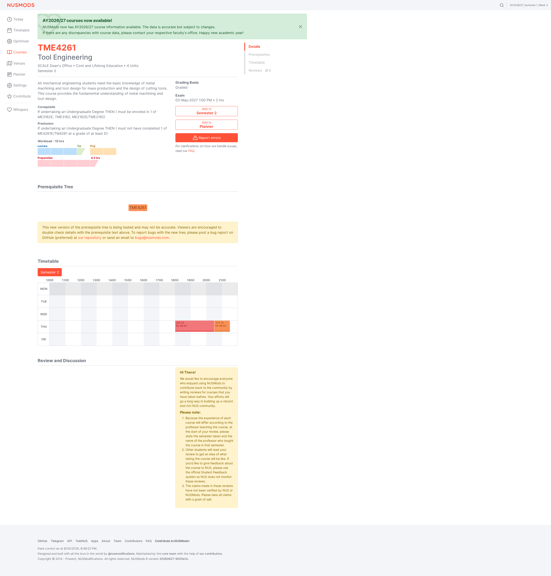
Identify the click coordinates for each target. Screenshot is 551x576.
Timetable (257, 62)
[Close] (300, 26)
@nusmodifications (121, 553)
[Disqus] (103, 421)
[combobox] (506, 5)
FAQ (191, 151)
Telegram (57, 541)
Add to (207, 111)
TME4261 (137, 207)
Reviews (260, 70)
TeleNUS (82, 541)
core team (169, 553)
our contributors (211, 553)
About (106, 541)
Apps (94, 541)
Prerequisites (259, 54)
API (69, 541)
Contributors (133, 541)
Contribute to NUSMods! (172, 541)
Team (117, 541)
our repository (89, 237)
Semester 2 (49, 272)
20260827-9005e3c (173, 559)
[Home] (20, 5)
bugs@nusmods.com (152, 237)
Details (254, 46)
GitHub (42, 541)
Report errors (210, 138)
